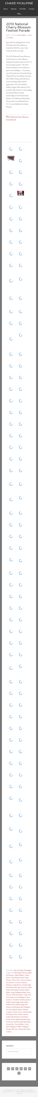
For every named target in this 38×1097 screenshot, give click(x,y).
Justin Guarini (24, 1002)
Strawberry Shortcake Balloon (22, 1022)
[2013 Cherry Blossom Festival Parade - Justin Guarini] (20, 800)
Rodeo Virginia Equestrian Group (20, 1019)
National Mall (27, 1012)
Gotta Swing (9, 997)
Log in (19, 1093)
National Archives (17, 1009)
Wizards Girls (22, 1029)
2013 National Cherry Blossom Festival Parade (18, 27)
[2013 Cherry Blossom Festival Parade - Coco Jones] (20, 279)
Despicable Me (17, 985)
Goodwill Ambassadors (16, 995)
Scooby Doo (9, 1022)
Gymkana (22, 1000)
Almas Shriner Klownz (20, 973)
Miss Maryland (16, 1007)
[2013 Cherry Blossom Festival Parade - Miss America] (20, 815)
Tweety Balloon (19, 1024)
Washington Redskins (15, 1027)
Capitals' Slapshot (19, 975)
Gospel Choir (27, 995)
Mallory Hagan (20, 1004)
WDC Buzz (14, 1029)
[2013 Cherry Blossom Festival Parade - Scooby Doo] (11, 668)
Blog (15, 970)
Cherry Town (16, 980)
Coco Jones (17, 982)
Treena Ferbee (10, 1024)
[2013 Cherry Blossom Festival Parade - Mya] (20, 560)
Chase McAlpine (19, 3)
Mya (10, 1009)
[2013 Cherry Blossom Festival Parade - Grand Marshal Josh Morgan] (11, 281)
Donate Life (24, 987)
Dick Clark (17, 987)
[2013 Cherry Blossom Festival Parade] (11, 149)
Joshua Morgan (15, 1002)
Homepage (20, 970)
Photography (27, 970)
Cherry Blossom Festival (17, 978)
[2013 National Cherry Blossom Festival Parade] (18, 118)
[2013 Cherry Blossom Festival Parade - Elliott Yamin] (11, 484)
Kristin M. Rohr (10, 1004)
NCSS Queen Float (11, 1014)
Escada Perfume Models (17, 990)
